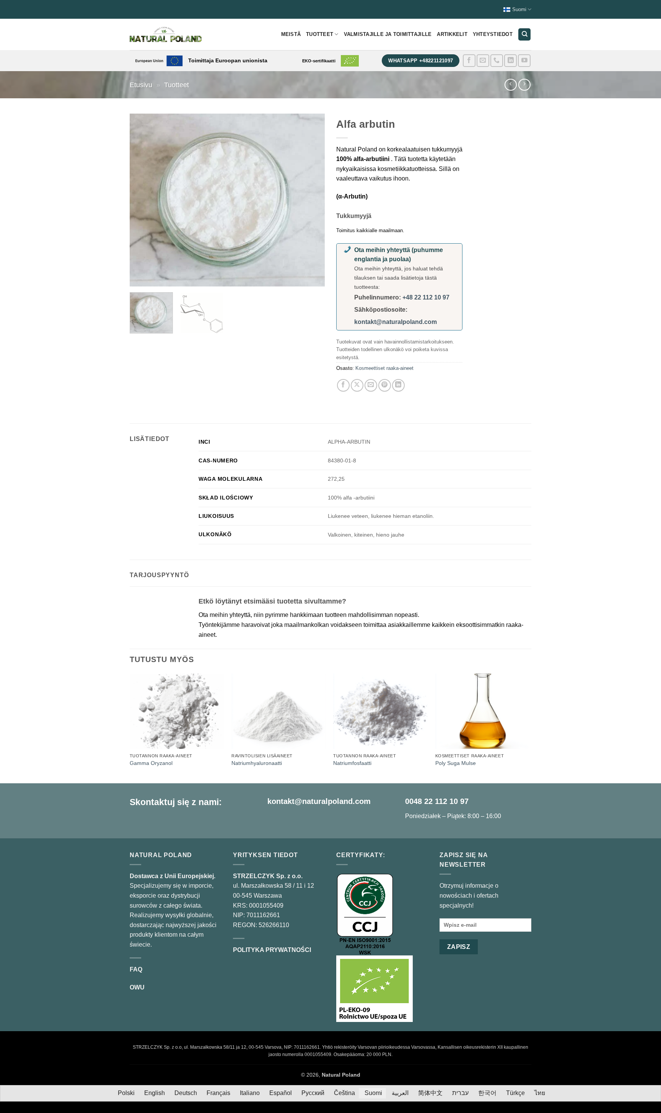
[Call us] (496, 60)
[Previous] (143, 200)
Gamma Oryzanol (151, 763)
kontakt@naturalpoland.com (395, 322)
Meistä (291, 34)
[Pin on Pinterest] (384, 385)
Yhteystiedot (493, 34)
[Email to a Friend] (371, 385)
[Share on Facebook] (343, 385)
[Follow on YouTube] (524, 60)
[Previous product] (524, 85)
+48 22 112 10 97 (425, 297)
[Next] (311, 200)
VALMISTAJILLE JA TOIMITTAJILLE (388, 34)
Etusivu (141, 85)
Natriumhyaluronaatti (256, 763)
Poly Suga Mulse (455, 763)
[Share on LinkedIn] (398, 385)
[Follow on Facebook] (469, 60)
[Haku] (524, 34)
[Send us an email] (483, 60)
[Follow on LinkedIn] (510, 60)
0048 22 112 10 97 (437, 801)
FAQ (136, 969)
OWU (137, 987)
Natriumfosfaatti (352, 763)
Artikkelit (452, 34)
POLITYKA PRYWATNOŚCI (272, 950)
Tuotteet (319, 34)
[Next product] (510, 85)
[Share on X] (357, 385)
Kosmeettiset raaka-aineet (384, 368)
